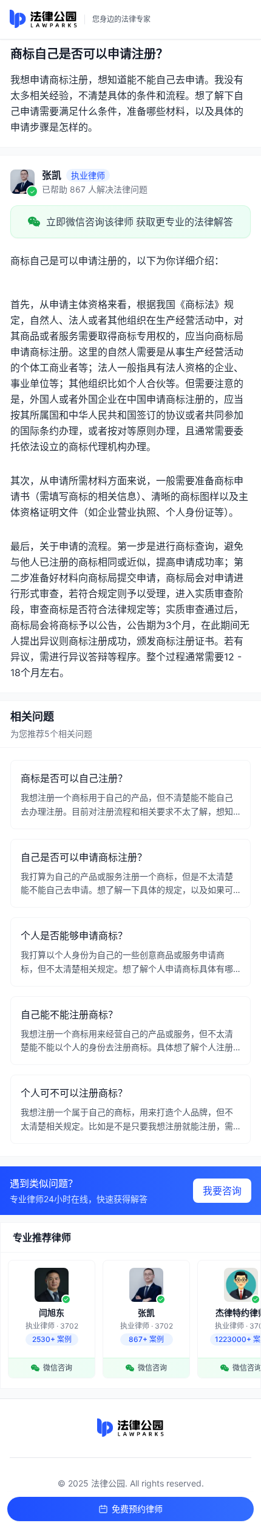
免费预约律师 (137, 1509)
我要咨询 (222, 1191)
